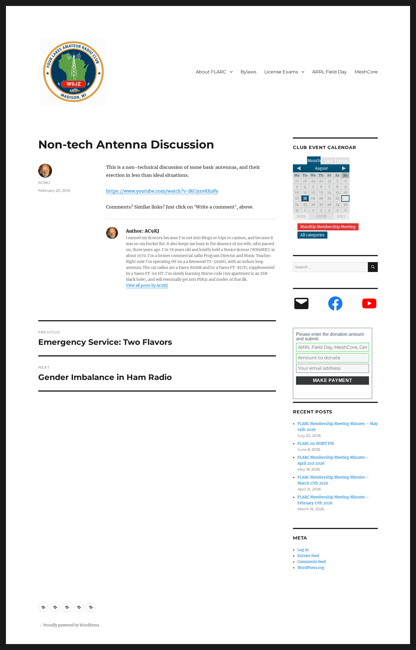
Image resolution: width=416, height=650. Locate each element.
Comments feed (311, 561)
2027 (341, 216)
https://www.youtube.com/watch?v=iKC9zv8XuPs (162, 191)
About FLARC (211, 72)
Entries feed (308, 555)
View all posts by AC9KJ (147, 285)
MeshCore (366, 72)
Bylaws (248, 72)
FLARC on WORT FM (315, 443)
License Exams (281, 72)
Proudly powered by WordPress (71, 625)
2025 (301, 216)
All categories (312, 235)
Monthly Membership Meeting (328, 226)
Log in (303, 549)
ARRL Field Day (329, 72)
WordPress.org (310, 567)
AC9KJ (44, 182)
